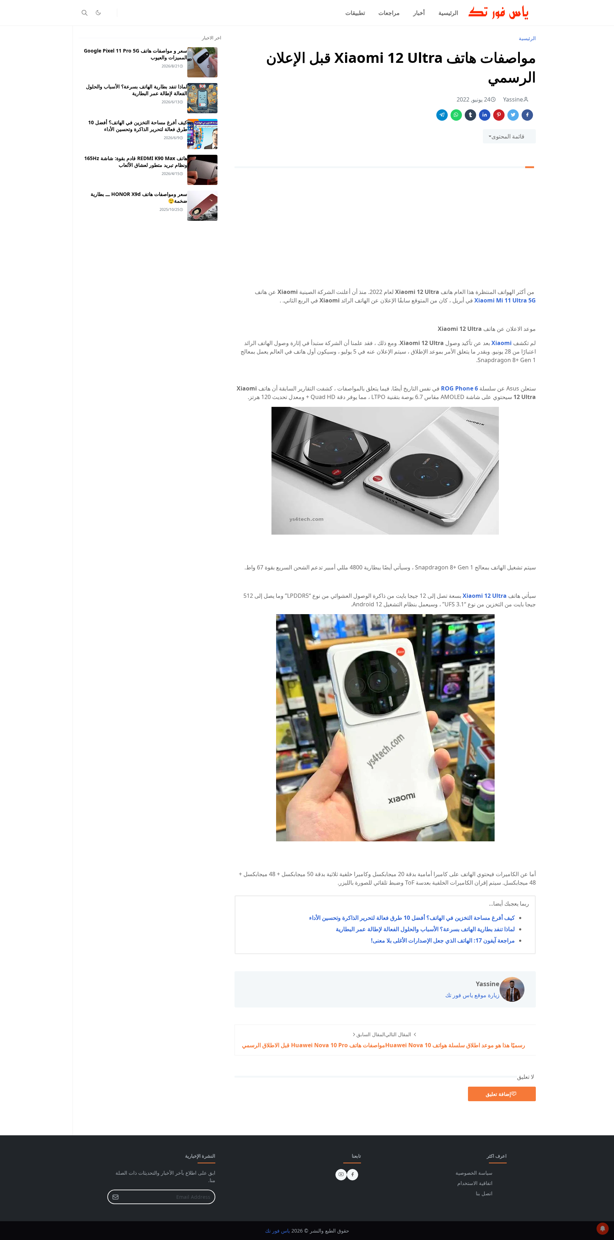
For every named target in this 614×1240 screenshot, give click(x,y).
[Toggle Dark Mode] (98, 12)
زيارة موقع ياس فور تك (472, 995)
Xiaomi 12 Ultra (485, 596)
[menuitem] (448, 13)
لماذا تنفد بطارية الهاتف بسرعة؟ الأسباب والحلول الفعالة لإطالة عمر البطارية (425, 929)
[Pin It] (499, 115)
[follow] (109, 13)
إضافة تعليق (498, 1094)
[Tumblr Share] (470, 115)
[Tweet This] (513, 115)
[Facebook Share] (527, 115)
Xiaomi (502, 343)
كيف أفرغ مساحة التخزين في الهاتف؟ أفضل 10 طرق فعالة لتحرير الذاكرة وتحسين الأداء (412, 918)
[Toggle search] (84, 12)
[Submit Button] (115, 1196)
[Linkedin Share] (484, 115)
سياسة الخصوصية (474, 1172)
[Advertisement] (385, 229)
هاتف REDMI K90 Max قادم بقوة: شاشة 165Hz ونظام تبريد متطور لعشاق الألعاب (135, 161)
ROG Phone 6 (459, 388)
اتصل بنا (484, 1193)
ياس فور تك (277, 1230)
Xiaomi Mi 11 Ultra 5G (505, 300)
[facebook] (352, 1174)
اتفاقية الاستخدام (474, 1183)
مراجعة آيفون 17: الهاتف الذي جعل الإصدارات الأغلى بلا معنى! (443, 940)
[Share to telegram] (442, 115)
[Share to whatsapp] (456, 115)
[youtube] (341, 1174)
